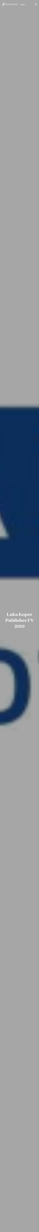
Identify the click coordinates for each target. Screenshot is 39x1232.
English (22, 4)
